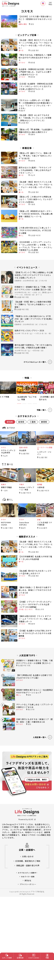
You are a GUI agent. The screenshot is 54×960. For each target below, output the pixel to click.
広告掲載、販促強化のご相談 (27, 861)
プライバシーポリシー (28, 884)
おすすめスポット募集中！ (28, 873)
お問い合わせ (28, 856)
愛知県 (10, 421)
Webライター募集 (27, 876)
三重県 (33, 421)
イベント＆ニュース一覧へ (34, 362)
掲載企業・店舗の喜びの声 (27, 865)
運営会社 (28, 880)
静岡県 (44, 421)
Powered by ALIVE (25, 819)
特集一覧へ (42, 410)
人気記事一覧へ (39, 737)
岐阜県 (21, 421)
